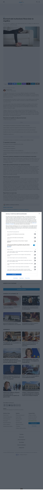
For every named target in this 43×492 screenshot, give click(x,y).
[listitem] (21, 231)
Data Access (21, 278)
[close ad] (21, 488)
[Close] (40, 214)
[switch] (34, 234)
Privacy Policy (27, 278)
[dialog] (21, 246)
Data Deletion (15, 278)
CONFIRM (14, 274)
